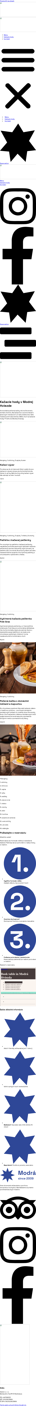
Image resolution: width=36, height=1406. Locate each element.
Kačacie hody (9, 37)
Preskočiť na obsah (7, 1)
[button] (18, 77)
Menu (6, 35)
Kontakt (7, 39)
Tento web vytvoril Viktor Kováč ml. (13, 1405)
